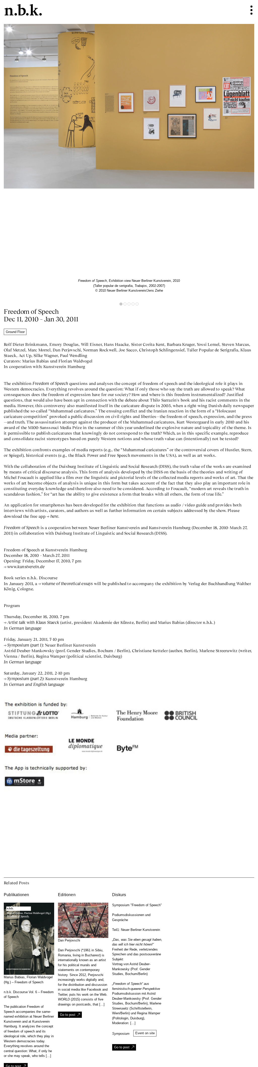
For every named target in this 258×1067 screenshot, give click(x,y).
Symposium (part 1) (25, 645)
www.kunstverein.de (26, 566)
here (54, 516)
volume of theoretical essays (67, 583)
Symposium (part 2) (25, 678)
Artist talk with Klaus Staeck (33, 622)
